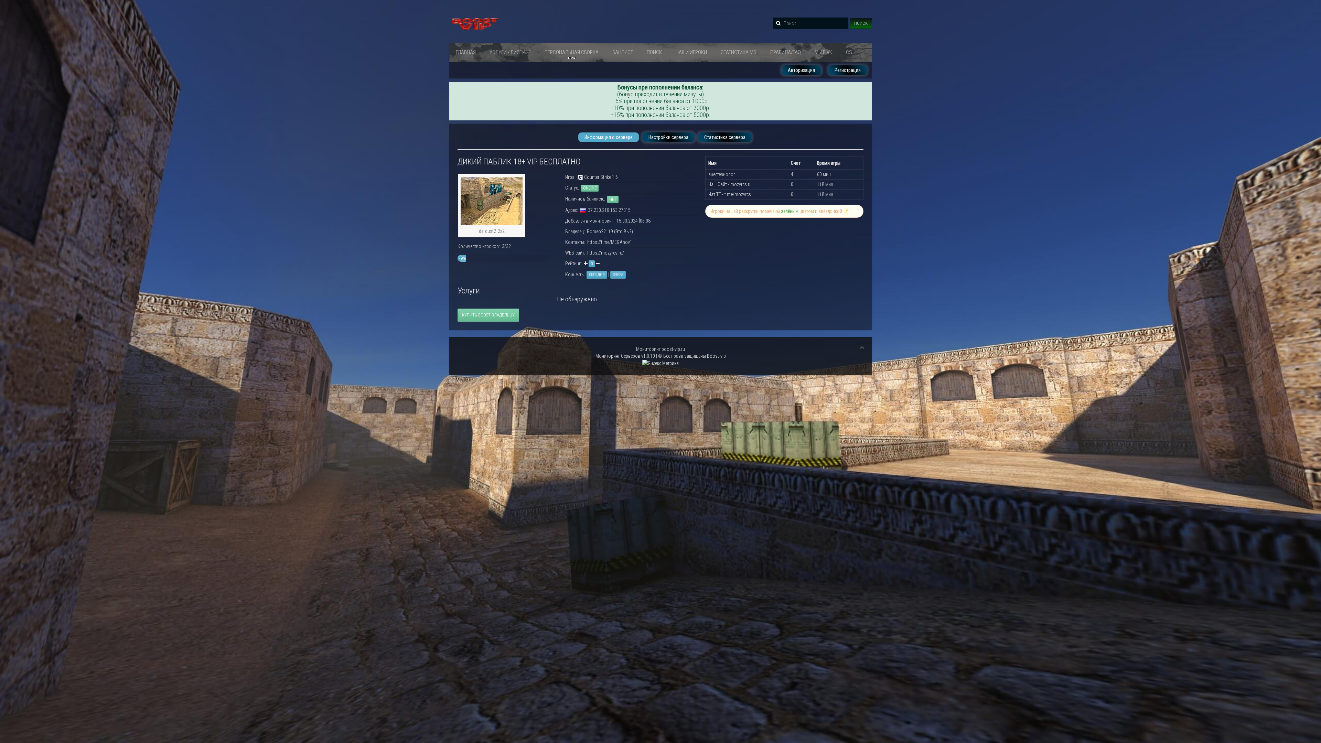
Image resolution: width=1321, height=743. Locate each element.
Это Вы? (623, 231)
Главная (466, 52)
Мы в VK (823, 52)
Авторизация (801, 70)
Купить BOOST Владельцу (488, 314)
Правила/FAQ (785, 52)
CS (849, 52)
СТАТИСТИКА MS (738, 52)
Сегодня (597, 274)
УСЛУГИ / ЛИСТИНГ (510, 52)
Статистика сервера (724, 137)
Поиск (861, 23)
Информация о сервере (608, 137)
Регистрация (848, 70)
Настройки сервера (668, 137)
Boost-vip (716, 356)
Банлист (622, 52)
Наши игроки (691, 52)
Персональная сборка (572, 52)
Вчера (618, 274)
